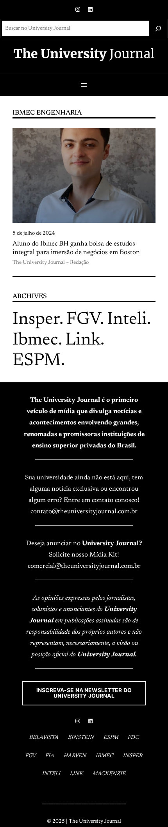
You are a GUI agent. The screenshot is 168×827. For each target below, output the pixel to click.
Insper (36, 320)
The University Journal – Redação (51, 262)
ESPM (37, 361)
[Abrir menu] (84, 85)
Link (82, 340)
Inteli (127, 320)
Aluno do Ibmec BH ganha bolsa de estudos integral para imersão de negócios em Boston (76, 248)
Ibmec (35, 340)
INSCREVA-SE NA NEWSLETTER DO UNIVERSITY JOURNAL (84, 693)
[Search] (158, 28)
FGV (83, 320)
